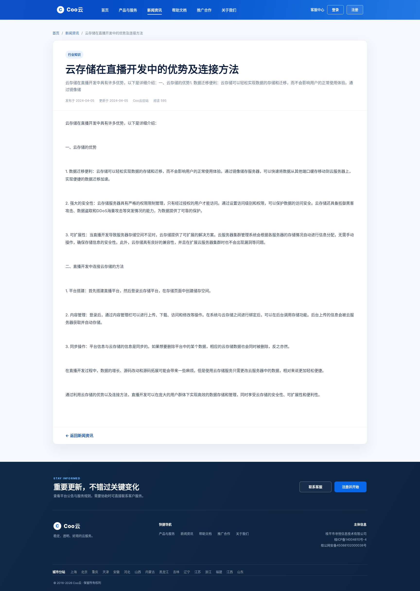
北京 (84, 572)
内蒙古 (150, 572)
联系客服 (315, 487)
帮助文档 (179, 10)
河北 (127, 572)
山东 (240, 572)
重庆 (95, 572)
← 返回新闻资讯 (79, 435)
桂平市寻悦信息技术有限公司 (346, 534)
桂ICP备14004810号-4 (350, 539)
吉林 (176, 572)
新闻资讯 (154, 10)
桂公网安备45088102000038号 (344, 545)
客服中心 (317, 10)
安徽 (116, 572)
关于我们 (229, 10)
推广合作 (204, 10)
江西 (230, 572)
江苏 (197, 572)
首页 (105, 10)
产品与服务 (128, 10)
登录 (335, 10)
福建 (219, 572)
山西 (138, 572)
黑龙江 (164, 572)
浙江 (208, 572)
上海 (73, 572)
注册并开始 (350, 487)
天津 (106, 572)
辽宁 (187, 572)
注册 (354, 10)
